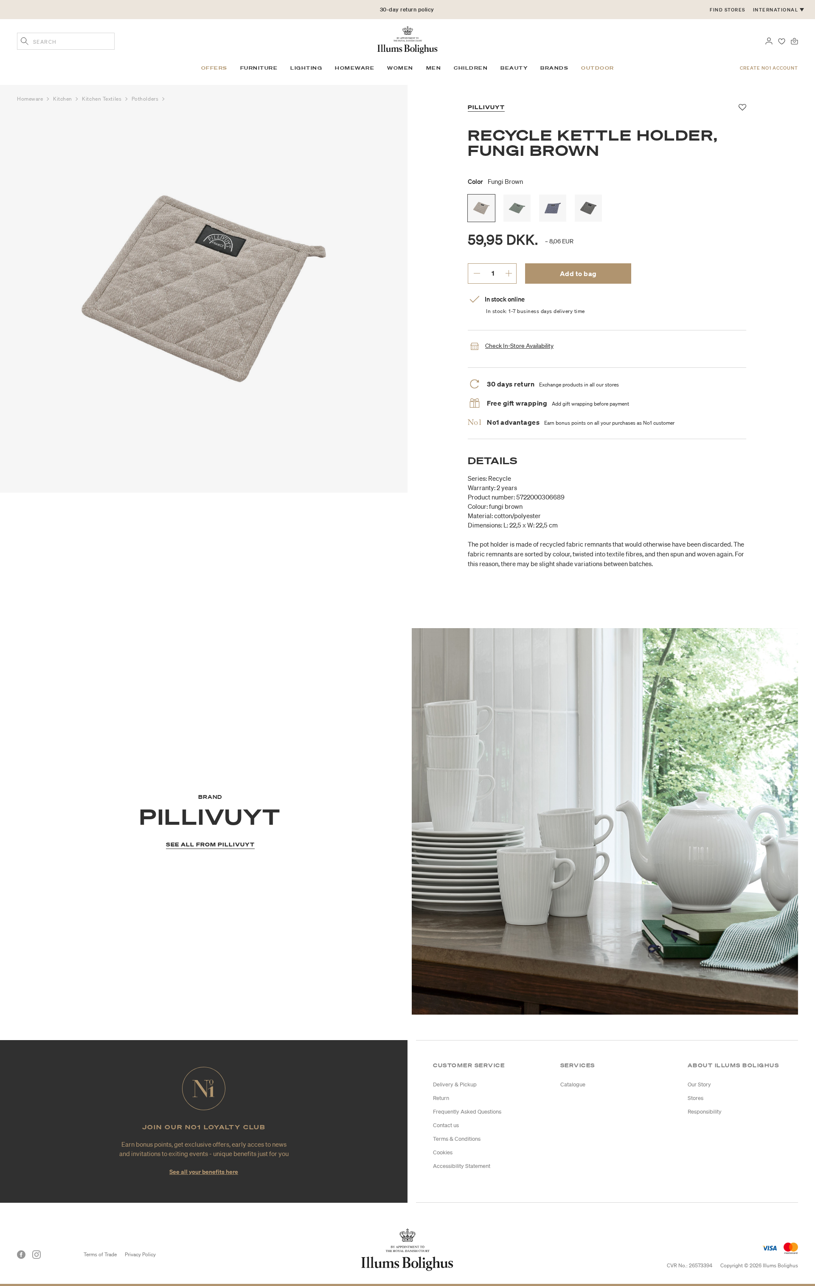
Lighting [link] (306, 68)
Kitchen (63, 98)
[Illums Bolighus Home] (407, 39)
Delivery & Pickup (455, 1084)
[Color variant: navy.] (552, 208)
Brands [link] (554, 68)
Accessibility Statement (461, 1166)
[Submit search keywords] (24, 42)
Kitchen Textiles (102, 98)
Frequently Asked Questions (467, 1111)
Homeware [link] (354, 68)
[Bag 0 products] (794, 40)
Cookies (442, 1152)
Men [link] (433, 68)
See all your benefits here (203, 1172)
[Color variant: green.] (517, 208)
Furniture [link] (259, 68)
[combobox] (66, 41)
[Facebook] (21, 1254)
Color (495, 181)
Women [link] (400, 68)
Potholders (146, 98)
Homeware (31, 98)
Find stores (727, 9)
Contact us (446, 1125)
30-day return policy (407, 9)
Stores (695, 1098)
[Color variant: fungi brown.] (481, 208)
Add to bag (578, 273)
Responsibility (705, 1111)
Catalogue (572, 1084)
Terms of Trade (100, 1254)
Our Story (699, 1084)
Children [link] (471, 68)
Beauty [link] (514, 68)
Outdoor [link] (597, 68)
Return (441, 1098)
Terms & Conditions (457, 1138)
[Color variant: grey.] (588, 208)
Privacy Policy (140, 1254)
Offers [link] (214, 68)
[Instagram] (36, 1254)
